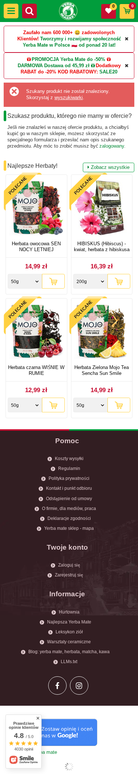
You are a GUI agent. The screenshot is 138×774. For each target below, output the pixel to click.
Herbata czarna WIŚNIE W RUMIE (36, 370)
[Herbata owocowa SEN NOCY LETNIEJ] (36, 208)
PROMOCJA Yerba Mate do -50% (68, 59)
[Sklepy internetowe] (69, 766)
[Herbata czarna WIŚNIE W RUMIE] (36, 332)
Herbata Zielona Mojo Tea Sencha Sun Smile (101, 370)
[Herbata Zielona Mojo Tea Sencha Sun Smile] (102, 332)
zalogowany (111, 146)
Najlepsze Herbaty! (68, 166)
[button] (11, 11)
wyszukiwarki (68, 97)
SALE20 (108, 72)
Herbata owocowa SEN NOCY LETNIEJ (36, 246)
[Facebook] (57, 685)
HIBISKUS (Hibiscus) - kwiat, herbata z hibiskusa (102, 246)
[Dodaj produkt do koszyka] (53, 281)
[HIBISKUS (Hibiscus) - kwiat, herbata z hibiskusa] (102, 208)
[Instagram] (79, 685)
